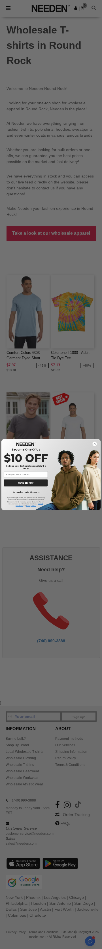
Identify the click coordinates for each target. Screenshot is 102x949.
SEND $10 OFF (25, 482)
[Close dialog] (94, 443)
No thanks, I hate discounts (25, 492)
